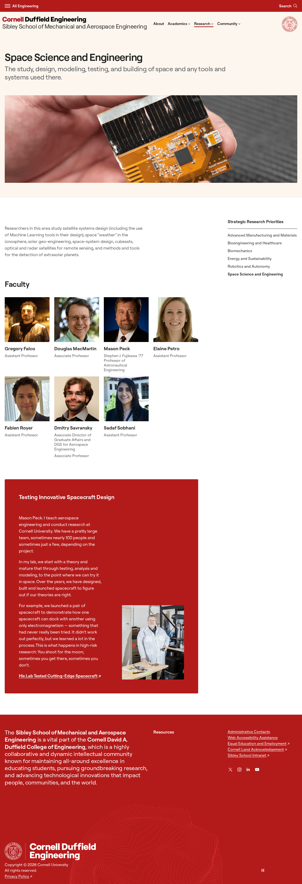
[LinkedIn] (248, 769)
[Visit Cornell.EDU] (289, 30)
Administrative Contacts (249, 731)
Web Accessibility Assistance (253, 737)
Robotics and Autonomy (249, 266)
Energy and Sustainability (250, 258)
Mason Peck (117, 348)
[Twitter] (230, 769)
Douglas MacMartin (75, 348)
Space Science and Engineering (255, 274)
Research (204, 23)
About (158, 23)
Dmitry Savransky (73, 428)
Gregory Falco (20, 348)
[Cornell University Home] (13, 851)
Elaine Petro (166, 348)
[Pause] (263, 870)
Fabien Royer (19, 428)
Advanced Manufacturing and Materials (262, 235)
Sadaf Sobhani (119, 428)
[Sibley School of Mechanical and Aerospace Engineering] (161, 851)
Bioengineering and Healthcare (255, 243)
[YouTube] (257, 769)
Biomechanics (240, 250)
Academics (179, 23)
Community (229, 23)
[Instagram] (239, 769)
